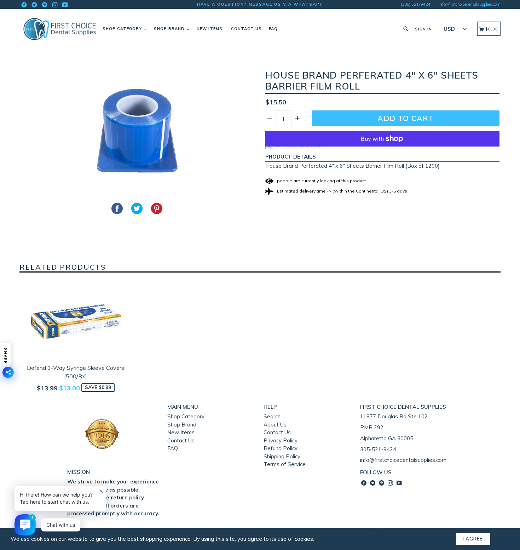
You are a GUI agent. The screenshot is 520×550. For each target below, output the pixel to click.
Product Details (290, 156)
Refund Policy (280, 448)
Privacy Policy (280, 440)
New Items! (210, 28)
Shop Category (123, 28)
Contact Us (246, 28)
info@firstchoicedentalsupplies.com (470, 4)
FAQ (273, 28)
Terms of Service (285, 464)
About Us (275, 424)
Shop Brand (170, 28)
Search (272, 416)
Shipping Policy (282, 456)
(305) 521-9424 (416, 4)
